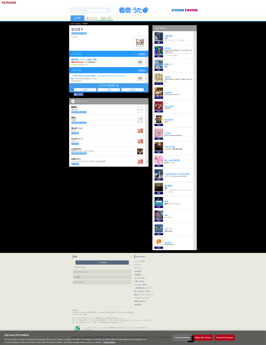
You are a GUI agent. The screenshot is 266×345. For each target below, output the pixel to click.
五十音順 (132, 89)
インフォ (93, 18)
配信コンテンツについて (143, 295)
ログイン (137, 265)
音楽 (79, 18)
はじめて (107, 18)
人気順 (109, 89)
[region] (133, 338)
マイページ (138, 268)
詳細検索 (103, 262)
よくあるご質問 (140, 285)
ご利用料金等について (142, 288)
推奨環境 (137, 305)
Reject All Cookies (203, 338)
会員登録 (137, 271)
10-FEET (78, 23)
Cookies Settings (182, 338)
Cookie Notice (109, 342)
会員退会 (137, 275)
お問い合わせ (139, 281)
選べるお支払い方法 (142, 291)
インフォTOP (139, 261)
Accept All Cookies (224, 338)
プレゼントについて (142, 298)
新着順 (85, 89)
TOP (72, 23)
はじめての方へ (140, 278)
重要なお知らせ (140, 301)
